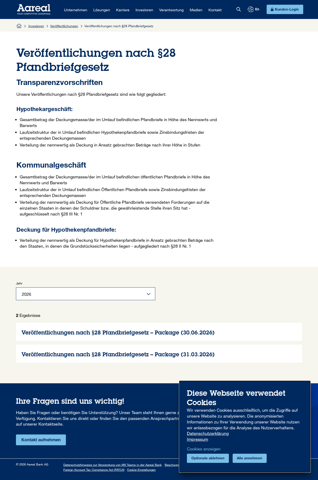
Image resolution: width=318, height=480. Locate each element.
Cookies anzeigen (203, 448)
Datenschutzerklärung (208, 433)
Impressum (197, 439)
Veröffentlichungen (64, 26)
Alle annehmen (249, 458)
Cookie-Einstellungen (141, 470)
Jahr (19, 283)
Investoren (36, 26)
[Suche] (238, 9)
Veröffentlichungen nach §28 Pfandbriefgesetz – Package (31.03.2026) (159, 354)
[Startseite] (19, 26)
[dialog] (244, 426)
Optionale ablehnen (207, 458)
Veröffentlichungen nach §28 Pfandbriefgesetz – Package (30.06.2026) (159, 332)
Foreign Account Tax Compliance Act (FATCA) (93, 470)
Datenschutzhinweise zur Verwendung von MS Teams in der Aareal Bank (112, 465)
